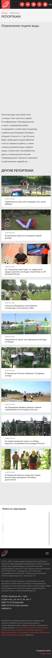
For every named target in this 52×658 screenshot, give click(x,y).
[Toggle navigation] (47, 553)
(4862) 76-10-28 (7, 602)
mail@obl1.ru (6, 608)
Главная (4, 13)
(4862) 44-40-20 (7, 605)
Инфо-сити (46, 653)
